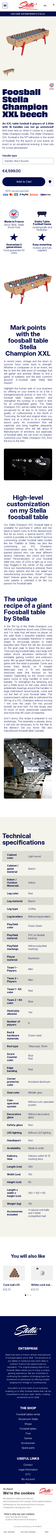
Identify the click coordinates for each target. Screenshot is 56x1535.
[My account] (49, 5)
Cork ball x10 (11, 1284)
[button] (5, 5)
